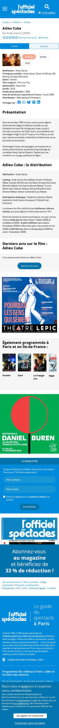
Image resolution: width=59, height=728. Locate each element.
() (23, 179)
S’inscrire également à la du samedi (28, 498)
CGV (18, 588)
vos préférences (21, 703)
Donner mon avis (29, 265)
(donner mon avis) (27, 37)
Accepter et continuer (30, 716)
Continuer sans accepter (30, 723)
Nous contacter (31, 582)
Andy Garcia (21, 70)
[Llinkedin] (39, 102)
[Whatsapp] (24, 102)
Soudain (6, 375)
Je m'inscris (29, 506)
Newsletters (8, 588)
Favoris (44, 37)
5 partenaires (23, 700)
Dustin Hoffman (44, 73)
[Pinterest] (34, 102)
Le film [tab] (14, 46)
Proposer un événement (27, 585)
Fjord (20, 375)
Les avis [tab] (44, 46)
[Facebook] (19, 102)
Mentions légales (37, 588)
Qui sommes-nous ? (12, 582)
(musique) (24, 200)
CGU (25, 588)
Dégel (51, 375)
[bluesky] (29, 102)
